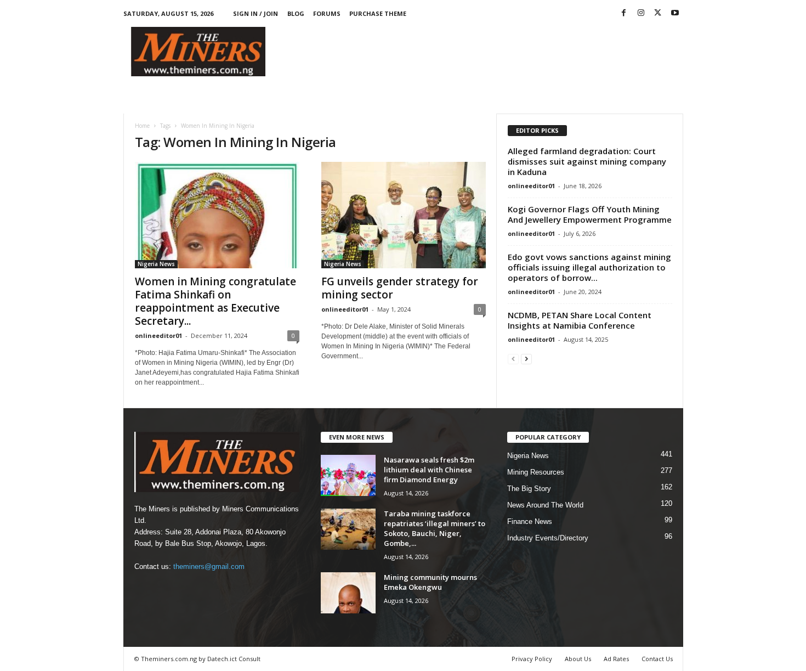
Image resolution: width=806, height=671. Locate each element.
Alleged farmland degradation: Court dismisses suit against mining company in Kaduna (587, 161)
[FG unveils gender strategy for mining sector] (403, 215)
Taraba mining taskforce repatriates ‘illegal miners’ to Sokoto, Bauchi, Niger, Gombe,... (434, 528)
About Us (578, 659)
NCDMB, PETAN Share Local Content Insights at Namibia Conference (579, 320)
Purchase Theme (377, 13)
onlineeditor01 (158, 335)
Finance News (529, 521)
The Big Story (529, 488)
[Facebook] (624, 13)
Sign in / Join (255, 13)
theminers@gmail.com (209, 566)
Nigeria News (156, 264)
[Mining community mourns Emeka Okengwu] (348, 592)
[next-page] (526, 358)
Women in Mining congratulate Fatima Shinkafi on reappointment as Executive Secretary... (217, 301)
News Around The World (545, 505)
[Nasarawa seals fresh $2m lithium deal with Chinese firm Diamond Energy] (348, 475)
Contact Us (657, 659)
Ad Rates (616, 659)
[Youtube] (675, 13)
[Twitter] (658, 13)
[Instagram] (641, 13)
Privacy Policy (532, 659)
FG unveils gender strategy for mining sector (399, 288)
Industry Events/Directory (547, 538)
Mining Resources (535, 472)
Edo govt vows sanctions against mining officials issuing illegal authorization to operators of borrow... (589, 267)
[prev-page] (513, 358)
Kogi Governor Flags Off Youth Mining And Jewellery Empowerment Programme (590, 214)
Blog (295, 13)
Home (142, 125)
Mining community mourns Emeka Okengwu (430, 582)
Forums (326, 13)
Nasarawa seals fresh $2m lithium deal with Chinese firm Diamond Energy (429, 469)
